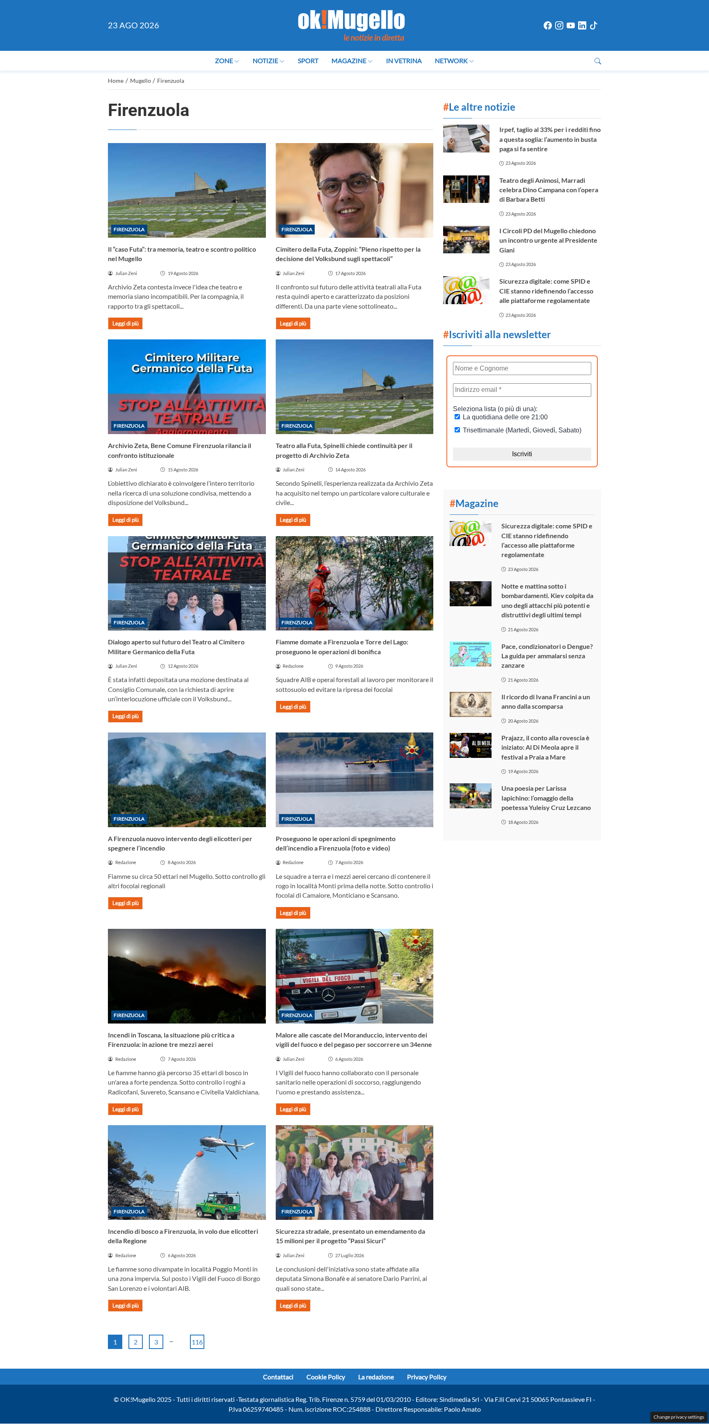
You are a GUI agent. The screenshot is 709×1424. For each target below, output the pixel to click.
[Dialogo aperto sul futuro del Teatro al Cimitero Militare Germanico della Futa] (187, 583)
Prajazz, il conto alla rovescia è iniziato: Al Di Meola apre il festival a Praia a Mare (545, 747)
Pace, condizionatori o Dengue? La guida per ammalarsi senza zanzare (547, 655)
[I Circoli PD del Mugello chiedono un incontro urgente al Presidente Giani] (466, 239)
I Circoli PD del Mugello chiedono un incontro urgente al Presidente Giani (548, 240)
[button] (598, 61)
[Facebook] (548, 26)
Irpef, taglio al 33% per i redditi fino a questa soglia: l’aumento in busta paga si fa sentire (550, 138)
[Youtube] (571, 26)
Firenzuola (129, 229)
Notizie (265, 60)
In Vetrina (404, 60)
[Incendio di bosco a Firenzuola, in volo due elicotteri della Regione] (187, 1172)
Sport (308, 60)
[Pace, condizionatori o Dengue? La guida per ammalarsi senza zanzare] (471, 654)
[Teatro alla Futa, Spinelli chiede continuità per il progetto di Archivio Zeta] (355, 386)
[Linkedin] (582, 26)
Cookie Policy (325, 1377)
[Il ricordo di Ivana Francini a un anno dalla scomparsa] (471, 704)
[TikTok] (594, 26)
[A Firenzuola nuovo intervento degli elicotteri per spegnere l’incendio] (187, 779)
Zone (224, 60)
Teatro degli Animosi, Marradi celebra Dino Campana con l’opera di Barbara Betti (548, 189)
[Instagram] (559, 26)
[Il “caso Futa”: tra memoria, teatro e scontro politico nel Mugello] (187, 190)
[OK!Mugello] (351, 24)
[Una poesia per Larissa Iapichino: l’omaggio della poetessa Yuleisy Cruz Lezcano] (471, 795)
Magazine (349, 60)
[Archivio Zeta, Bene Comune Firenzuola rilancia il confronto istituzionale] (187, 386)
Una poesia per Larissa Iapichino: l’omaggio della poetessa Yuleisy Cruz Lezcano (546, 797)
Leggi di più (125, 323)
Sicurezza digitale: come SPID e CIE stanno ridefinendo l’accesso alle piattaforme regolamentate (546, 290)
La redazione (376, 1377)
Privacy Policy (426, 1377)
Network (451, 60)
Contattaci (278, 1377)
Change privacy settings (679, 1417)
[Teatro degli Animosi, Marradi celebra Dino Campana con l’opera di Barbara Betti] (466, 189)
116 (197, 1342)
